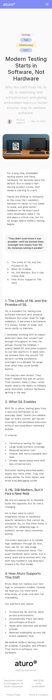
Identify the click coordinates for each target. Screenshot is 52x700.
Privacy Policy (13, 694)
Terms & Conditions (39, 694)
